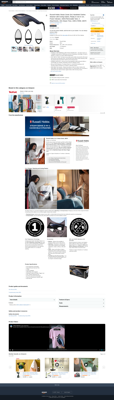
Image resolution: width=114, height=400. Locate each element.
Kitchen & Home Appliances (20, 10)
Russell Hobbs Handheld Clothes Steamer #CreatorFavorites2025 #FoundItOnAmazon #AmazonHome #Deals (36, 326)
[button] (3, 5)
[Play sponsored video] (57, 365)
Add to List (92, 58)
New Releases (22, 5)
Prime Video (43, 5)
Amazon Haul (8, 5)
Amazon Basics (29, 5)
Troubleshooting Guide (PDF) (15, 292)
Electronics (75, 5)
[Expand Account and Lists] (99, 2)
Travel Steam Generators (42, 10)
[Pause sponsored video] (38, 367)
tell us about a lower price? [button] (23, 304)
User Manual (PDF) (13, 289)
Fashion (49, 5)
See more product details (56, 71)
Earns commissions (24, 325)
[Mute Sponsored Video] (38, 370)
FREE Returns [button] (93, 21)
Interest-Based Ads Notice (68, 396)
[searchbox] (49, 2)
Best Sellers (15, 5)
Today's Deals (37, 5)
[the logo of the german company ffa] (13, 92)
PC (71, 5)
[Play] (10, 350)
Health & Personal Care (95, 5)
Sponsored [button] (10, 355)
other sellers (65, 35)
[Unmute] (104, 350)
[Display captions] (38, 359)
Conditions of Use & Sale (46, 396)
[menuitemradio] (102, 349)
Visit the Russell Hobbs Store (56, 22)
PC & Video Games (106, 5)
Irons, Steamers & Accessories (31, 10)
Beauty (87, 5)
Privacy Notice (54, 396)
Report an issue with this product (58, 83)
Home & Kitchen (12, 10)
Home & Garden (55, 5)
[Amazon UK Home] (44, 392)
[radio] (14, 49)
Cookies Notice (60, 396)
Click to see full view (28, 45)
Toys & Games (82, 5)
